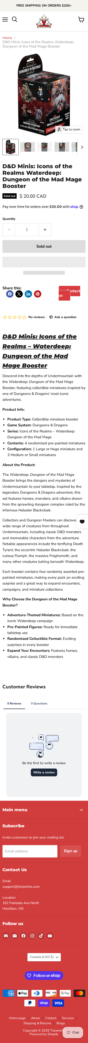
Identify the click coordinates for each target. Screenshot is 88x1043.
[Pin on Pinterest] (37, 294)
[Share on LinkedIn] (28, 294)
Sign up (70, 851)
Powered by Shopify (44, 1034)
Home (7, 38)
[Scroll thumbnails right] (81, 147)
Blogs (60, 1023)
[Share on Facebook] (9, 294)
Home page (17, 1018)
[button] (44, 262)
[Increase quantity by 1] (45, 229)
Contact (50, 1018)
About (35, 1018)
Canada (42, 957)
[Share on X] (19, 294)
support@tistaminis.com (21, 886)
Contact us (69, 293)
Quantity (8, 219)
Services (68, 1018)
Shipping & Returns (37, 1023)
